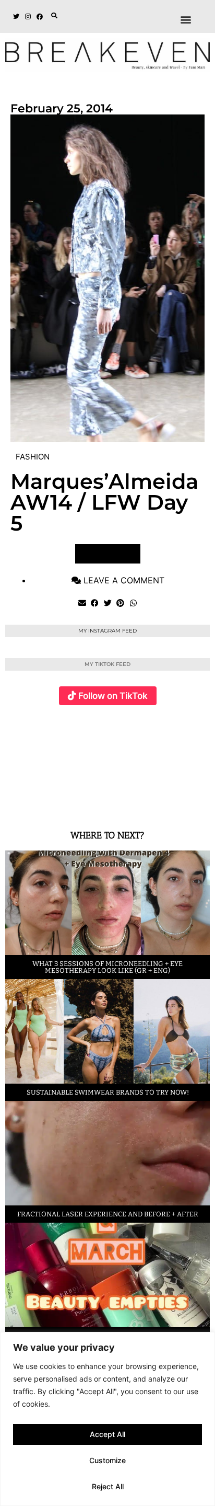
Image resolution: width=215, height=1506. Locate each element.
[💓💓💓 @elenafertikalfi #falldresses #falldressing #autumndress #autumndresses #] (99, 761)
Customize (107, 1460)
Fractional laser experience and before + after (107, 1214)
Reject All (108, 1486)
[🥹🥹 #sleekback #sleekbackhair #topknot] (167, 761)
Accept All (107, 1434)
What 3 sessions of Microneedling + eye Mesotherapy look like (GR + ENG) (107, 967)
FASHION (33, 457)
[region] (107, 1419)
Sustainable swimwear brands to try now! (108, 1092)
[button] (54, 16)
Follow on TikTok (113, 696)
